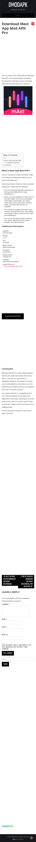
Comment (6, 604)
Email (5, 627)
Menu (18, 15)
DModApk (18, 5)
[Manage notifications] (31, 837)
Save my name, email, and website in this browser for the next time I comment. (16, 647)
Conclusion (7, 165)
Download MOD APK (13, 316)
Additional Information (13, 162)
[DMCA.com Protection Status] (8, 826)
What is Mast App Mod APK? (13, 160)
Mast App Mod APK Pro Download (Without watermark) (9, 580)
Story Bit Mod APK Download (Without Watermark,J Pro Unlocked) (27, 581)
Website (5, 635)
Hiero (14, 839)
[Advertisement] (18, 55)
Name (4, 619)
